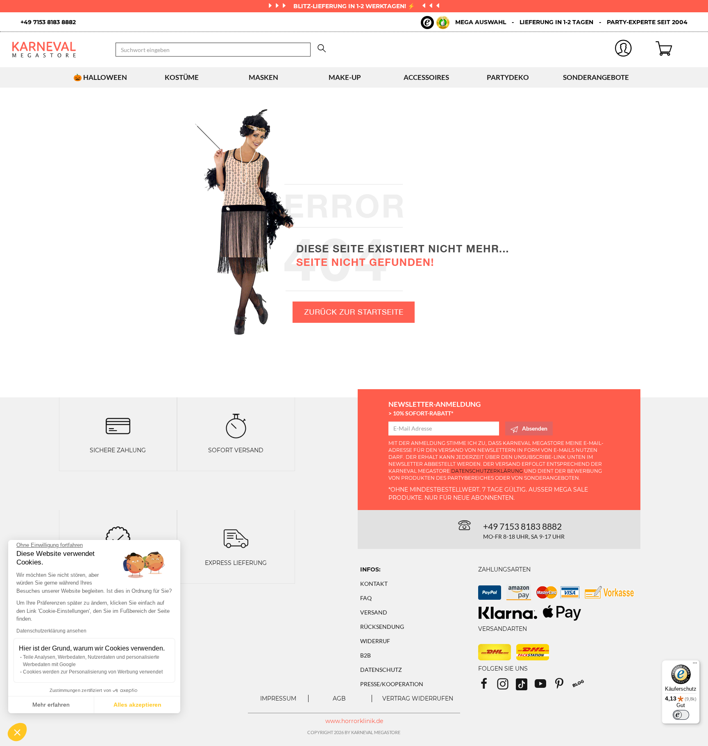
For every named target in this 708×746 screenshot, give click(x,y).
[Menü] (695, 665)
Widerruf (375, 640)
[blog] (581, 686)
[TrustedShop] (435, 22)
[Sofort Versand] (236, 425)
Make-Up (345, 77)
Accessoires (426, 77)
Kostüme (182, 77)
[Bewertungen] (118, 538)
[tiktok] (525, 686)
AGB (339, 698)
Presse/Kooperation (391, 683)
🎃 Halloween (100, 77)
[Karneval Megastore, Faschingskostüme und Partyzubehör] (57, 49)
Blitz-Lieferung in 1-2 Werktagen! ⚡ (354, 6)
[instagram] (506, 686)
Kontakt (374, 583)
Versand (373, 612)
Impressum (278, 698)
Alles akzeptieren (137, 704)
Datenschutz (381, 669)
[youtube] (544, 686)
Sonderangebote (596, 77)
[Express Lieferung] (236, 538)
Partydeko (508, 77)
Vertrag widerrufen (417, 698)
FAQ (366, 597)
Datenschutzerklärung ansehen (51, 631)
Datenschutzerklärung (487, 471)
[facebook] (487, 686)
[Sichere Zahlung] (118, 425)
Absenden (534, 428)
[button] (17, 732)
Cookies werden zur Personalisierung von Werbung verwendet (93, 672)
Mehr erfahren (51, 704)
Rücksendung (382, 626)
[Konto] (623, 49)
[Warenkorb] (676, 49)
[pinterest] (563, 686)
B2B (365, 655)
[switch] (681, 715)
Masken (263, 77)
